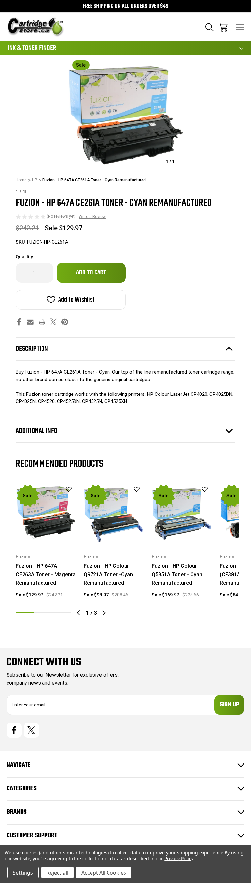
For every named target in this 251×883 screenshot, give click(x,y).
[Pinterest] (64, 321)
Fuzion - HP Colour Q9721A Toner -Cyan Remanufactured (108, 574)
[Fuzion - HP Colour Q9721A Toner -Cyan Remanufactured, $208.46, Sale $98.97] (114, 514)
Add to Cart (45, 535)
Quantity (24, 256)
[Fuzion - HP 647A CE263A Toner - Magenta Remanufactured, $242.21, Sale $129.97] (46, 514)
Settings (23, 872)
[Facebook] (19, 321)
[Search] (209, 27)
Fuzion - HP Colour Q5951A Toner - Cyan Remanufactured (177, 574)
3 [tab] (61, 612)
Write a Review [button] (92, 216)
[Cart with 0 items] (223, 27)
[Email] (30, 321)
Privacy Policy (178, 858)
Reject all (57, 872)
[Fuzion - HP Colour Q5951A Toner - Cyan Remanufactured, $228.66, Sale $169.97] (182, 514)
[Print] (42, 321)
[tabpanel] (46, 543)
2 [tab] (43, 612)
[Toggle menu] (240, 27)
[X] (53, 321)
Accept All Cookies (103, 872)
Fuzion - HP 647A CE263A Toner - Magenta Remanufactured (45, 574)
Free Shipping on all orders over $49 (126, 6)
